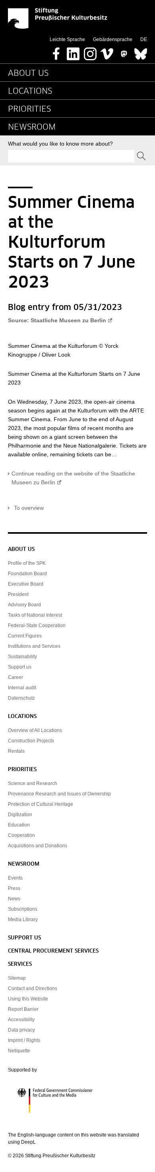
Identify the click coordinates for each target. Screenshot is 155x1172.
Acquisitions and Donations (37, 845)
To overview (29, 508)
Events (15, 878)
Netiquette (19, 1051)
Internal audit (22, 688)
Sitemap (17, 978)
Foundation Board (27, 573)
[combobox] (71, 156)
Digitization (20, 814)
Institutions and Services (34, 646)
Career (15, 677)
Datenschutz (21, 698)
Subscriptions (22, 909)
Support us (19, 667)
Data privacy (21, 1030)
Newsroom (32, 127)
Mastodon (124, 51)
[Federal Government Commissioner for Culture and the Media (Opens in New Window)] (77, 1100)
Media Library (23, 919)
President (18, 594)
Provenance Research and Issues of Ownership (59, 794)
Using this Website (28, 999)
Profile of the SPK (27, 563)
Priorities (29, 109)
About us (28, 73)
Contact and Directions (32, 988)
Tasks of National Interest (35, 615)
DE (143, 39)
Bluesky (140, 51)
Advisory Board (24, 605)
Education (19, 825)
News (14, 899)
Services (20, 964)
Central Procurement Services (53, 951)
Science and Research (32, 783)
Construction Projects (31, 741)
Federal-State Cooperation (37, 625)
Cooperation (21, 835)
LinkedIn (73, 51)
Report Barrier (23, 1009)
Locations (30, 91)
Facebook (56, 51)
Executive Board (25, 584)
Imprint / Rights (24, 1040)
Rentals (16, 751)
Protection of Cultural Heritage (40, 804)
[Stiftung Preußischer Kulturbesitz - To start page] (57, 18)
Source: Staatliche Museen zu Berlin (57, 320)
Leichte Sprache (67, 39)
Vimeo (107, 51)
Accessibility (21, 1019)
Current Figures (25, 636)
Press (14, 888)
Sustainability (22, 656)
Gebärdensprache (112, 39)
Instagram (90, 51)
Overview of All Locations (35, 730)
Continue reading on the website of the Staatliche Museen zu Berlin (73, 477)
